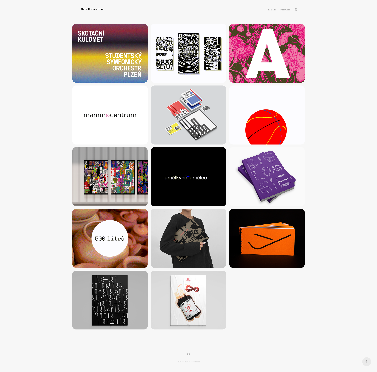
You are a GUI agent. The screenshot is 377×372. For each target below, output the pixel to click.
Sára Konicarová (92, 9)
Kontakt (272, 9)
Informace (285, 9)
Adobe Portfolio (193, 361)
